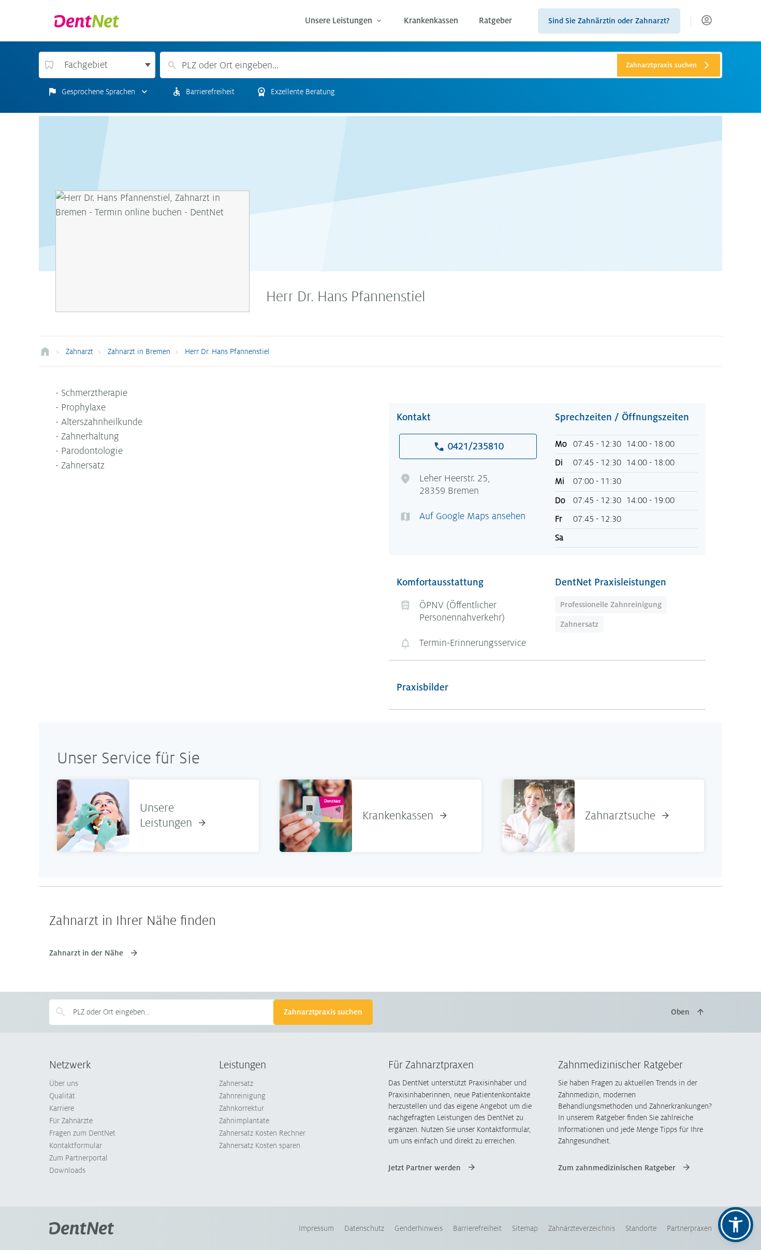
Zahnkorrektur (241, 1108)
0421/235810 (476, 446)
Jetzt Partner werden (424, 1167)
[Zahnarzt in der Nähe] (538, 815)
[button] (736, 1225)
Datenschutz (364, 1228)
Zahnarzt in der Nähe (86, 953)
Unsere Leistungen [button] (338, 20)
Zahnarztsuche (620, 816)
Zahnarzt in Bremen (139, 351)
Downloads (67, 1170)
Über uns (63, 1083)
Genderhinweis (418, 1228)
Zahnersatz (579, 624)
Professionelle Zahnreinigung (611, 604)
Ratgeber (495, 20)
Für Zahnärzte (71, 1120)
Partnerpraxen (689, 1228)
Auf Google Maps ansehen (472, 516)
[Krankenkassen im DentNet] (316, 815)
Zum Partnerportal (78, 1158)
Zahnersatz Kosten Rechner (262, 1133)
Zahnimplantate (244, 1120)
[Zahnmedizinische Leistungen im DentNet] (93, 815)
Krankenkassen (431, 20)
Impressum (316, 1228)
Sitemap (525, 1228)
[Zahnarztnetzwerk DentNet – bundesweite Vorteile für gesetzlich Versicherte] (45, 351)
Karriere (61, 1108)
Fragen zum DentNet (82, 1133)
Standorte (640, 1228)
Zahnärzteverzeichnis (581, 1228)
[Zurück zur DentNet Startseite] (170, 21)
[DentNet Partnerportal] (706, 21)
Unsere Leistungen (166, 815)
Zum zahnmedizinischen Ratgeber (617, 1167)
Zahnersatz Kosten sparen (259, 1145)
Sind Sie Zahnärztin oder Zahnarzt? (609, 20)
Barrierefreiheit (477, 1228)
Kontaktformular (75, 1145)
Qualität (62, 1096)
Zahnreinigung (242, 1096)
